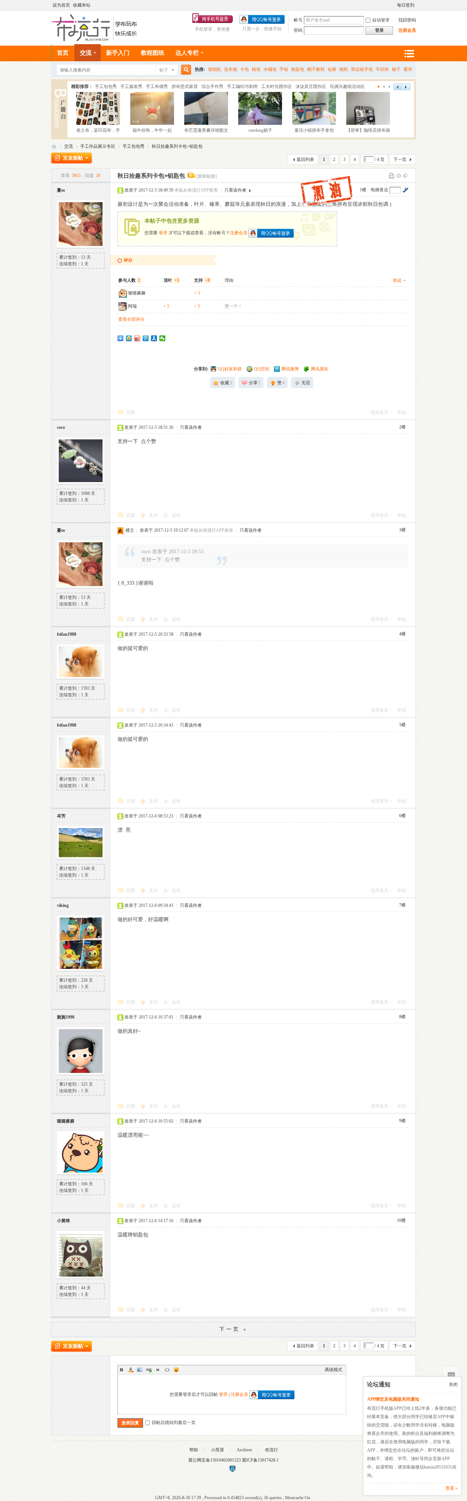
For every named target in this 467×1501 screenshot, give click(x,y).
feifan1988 (66, 634)
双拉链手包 (362, 69)
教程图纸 (152, 53)
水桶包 (270, 69)
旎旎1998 (65, 1017)
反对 (176, 515)
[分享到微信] (162, 338)
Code (167, 1369)
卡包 (244, 69)
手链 (283, 69)
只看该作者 (235, 190)
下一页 (399, 159)
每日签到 (405, 5)
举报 (401, 412)
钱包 (256, 69)
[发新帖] (71, 158)
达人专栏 (187, 53)
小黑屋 (217, 1449)
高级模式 (333, 1369)
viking (63, 905)
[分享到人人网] (154, 338)
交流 (86, 53)
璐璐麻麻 (137, 293)
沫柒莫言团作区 (311, 86)
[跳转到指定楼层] (405, 190)
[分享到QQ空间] (129, 338)
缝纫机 (214, 69)
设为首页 (61, 5)
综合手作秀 (212, 86)
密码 (298, 30)
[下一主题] (405, 175)
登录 (163, 232)
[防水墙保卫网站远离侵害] (232, 1471)
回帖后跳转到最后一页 (174, 1422)
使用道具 (379, 412)
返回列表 (305, 159)
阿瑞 (132, 306)
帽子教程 (316, 69)
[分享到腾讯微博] (146, 338)
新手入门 (118, 53)
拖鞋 (343, 69)
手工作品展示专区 (97, 146)
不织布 (382, 69)
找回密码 (407, 20)
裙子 (396, 69)
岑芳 (61, 816)
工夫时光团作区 (276, 86)
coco (61, 427)
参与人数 (129, 280)
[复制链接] (206, 176)
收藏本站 (81, 5)
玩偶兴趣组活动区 (347, 86)
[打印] (391, 175)
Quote (158, 1369)
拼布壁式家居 (184, 86)
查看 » (451, 1488)
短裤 (332, 69)
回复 (131, 412)
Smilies (176, 1369)
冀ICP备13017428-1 (260, 1460)
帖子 (163, 70)
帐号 (298, 20)
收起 (397, 280)
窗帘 (408, 69)
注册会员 (407, 30)
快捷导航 (409, 53)
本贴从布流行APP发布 (196, 190)
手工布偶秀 (157, 86)
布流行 (271, 1449)
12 (390, 87)
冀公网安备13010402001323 (215, 1460)
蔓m (61, 190)
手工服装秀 (131, 86)
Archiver (244, 1449)
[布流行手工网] (95, 39)
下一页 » (233, 1329)
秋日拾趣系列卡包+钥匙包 (177, 146)
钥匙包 (297, 69)
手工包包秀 (106, 86)
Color (130, 1369)
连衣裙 (230, 69)
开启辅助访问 (393, 5)
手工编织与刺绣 (242, 86)
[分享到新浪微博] (137, 338)
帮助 (193, 1449)
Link (149, 1369)
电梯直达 (379, 189)
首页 (63, 53)
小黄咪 (63, 1220)
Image (139, 1369)
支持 (154, 515)
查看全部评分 (131, 319)
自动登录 (381, 20)
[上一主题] (398, 175)
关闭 (453, 1384)
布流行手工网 (54, 146)
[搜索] (185, 70)
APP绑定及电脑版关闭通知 (393, 1399)
